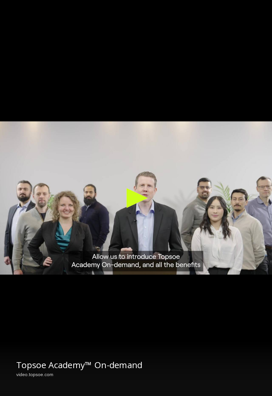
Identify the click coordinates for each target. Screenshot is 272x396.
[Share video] (261, 10)
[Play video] (136, 198)
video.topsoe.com (34, 374)
